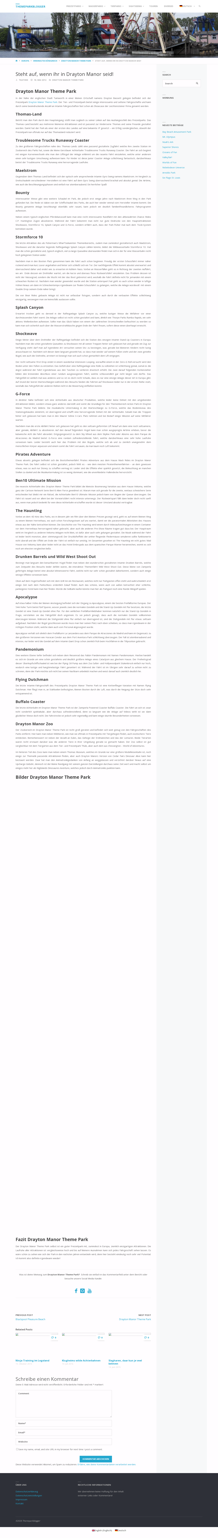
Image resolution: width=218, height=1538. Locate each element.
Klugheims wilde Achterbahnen (81, 1360)
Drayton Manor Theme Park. (43, 102)
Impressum (21, 1499)
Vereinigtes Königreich (45, 60)
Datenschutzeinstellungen (29, 1495)
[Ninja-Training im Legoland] (37, 1345)
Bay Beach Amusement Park (176, 131)
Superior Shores (170, 147)
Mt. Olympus (168, 136)
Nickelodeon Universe (173, 167)
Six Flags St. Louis (171, 177)
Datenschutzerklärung (27, 1491)
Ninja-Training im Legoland (32, 1360)
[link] (200, 6)
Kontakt (20, 1503)
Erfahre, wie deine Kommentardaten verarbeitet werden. (107, 1464)
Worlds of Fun (169, 162)
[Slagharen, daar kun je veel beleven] (130, 1345)
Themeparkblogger (30, 6)
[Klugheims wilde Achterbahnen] (83, 1345)
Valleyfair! (167, 157)
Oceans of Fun (169, 152)
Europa (25, 60)
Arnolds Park (168, 172)
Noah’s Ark (167, 141)
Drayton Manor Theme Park (76, 60)
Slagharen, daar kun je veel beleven (125, 1362)
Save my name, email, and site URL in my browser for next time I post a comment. (60, 1449)
